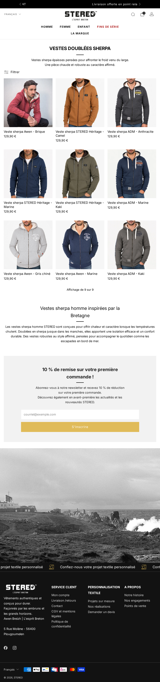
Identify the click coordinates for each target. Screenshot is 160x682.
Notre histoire (134, 595)
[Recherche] (133, 14)
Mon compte (60, 595)
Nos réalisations (99, 606)
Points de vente (135, 606)
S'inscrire (80, 427)
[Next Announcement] (139, 4)
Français (10, 14)
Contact (57, 606)
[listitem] (80, 4)
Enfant (84, 26)
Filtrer (15, 72)
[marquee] (80, 567)
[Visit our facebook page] (5, 647)
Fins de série (108, 26)
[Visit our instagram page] (14, 647)
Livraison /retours (63, 600)
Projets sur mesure (101, 601)
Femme (65, 26)
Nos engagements (137, 600)
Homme (47, 26)
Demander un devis (101, 612)
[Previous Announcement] (20, 4)
